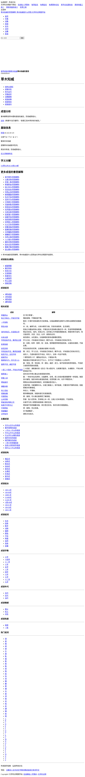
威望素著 (8, 266)
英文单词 (32, 770)
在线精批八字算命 (30, 774)
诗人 (11, 770)
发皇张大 (8, 276)
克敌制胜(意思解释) (12, 204)
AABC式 (8, 500)
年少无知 (4, 390)
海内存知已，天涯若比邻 (10, 332)
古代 (8, 92)
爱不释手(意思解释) (12, 177)
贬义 (6, 612)
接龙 (8, 102)
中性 (8, 89)
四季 (6, 523)
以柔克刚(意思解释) (12, 179)
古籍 (6, 31)
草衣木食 (4, 326)
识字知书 (4, 414)
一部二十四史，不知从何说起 (12, 370)
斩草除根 (4, 344)
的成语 (8, 294)
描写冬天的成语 (11, 438)
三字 (6, 557)
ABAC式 (8, 505)
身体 (6, 543)
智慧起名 (35, 5)
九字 (6, 582)
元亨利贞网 (42, 774)
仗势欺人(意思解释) (12, 222)
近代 (6, 595)
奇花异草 (4, 348)
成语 (6, 24)
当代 (6, 598)
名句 (6, 26)
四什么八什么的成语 (12, 448)
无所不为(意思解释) (12, 199)
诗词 (6, 29)
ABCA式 (8, 490)
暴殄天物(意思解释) (12, 242)
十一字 (7, 562)
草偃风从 (4, 315)
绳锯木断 (4, 386)
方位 (6, 536)
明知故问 (4, 382)
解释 (8, 97)
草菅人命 (4, 378)
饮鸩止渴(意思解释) (12, 192)
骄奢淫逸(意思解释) (12, 227)
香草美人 (4, 374)
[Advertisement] (42, 54)
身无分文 (8, 271)
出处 (2, 121)
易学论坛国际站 (67, 5)
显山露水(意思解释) (12, 249)
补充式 (7, 474)
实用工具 (23, 7)
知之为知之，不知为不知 (10, 318)
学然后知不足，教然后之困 (11, 340)
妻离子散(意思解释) (12, 247)
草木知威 (14, 71)
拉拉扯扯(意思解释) (12, 189)
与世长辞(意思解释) (12, 212)
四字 (8, 94)
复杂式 (7, 469)
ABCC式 (8, 510)
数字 (6, 526)
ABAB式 (8, 492)
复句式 (7, 476)
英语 (6, 34)
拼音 (2, 133)
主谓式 (9, 87)
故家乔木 (4, 357)
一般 (6, 628)
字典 (6, 19)
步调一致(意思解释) (12, 182)
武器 (6, 546)
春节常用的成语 (11, 428)
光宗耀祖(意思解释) (12, 232)
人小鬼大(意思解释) (12, 239)
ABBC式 (8, 495)
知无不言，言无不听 (8, 354)
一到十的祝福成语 (11, 443)
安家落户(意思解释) (12, 214)
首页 (6, 16)
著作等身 (8, 268)
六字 (6, 574)
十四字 (7, 559)
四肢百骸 (8, 283)
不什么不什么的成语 (12, 433)
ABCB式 (8, 507)
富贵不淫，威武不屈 (8, 364)
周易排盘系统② (12, 7)
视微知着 (4, 393)
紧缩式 (7, 479)
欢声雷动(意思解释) (12, 209)
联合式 (7, 464)
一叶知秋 (4, 322)
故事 (8, 99)
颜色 (6, 533)
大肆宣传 (8, 278)
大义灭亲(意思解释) (12, 224)
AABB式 (8, 497)
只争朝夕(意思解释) (12, 202)
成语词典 (7, 71)
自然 (6, 541)
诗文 (17, 770)
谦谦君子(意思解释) (12, 234)
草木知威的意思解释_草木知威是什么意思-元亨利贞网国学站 (23, 12)
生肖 (6, 521)
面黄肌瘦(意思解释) (12, 229)
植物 (6, 531)
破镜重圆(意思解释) (12, 194)
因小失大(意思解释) (12, 187)
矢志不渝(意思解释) (12, 197)
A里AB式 (8, 502)
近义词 (3, 154)
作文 (37, 770)
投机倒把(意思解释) (12, 219)
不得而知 (4, 408)
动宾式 (7, 461)
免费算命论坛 (54, 5)
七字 (6, 577)
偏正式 (7, 459)
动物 (6, 528)
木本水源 (4, 337)
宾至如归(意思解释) (12, 207)
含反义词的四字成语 (12, 445)
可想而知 (4, 396)
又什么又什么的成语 (12, 425)
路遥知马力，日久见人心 (10, 360)
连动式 (7, 466)
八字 (6, 569)
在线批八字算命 (23, 5)
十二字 (7, 579)
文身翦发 (8, 273)
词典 (6, 21)
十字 (6, 564)
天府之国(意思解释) (12, 237)
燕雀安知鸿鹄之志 (7, 402)
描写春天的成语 (11, 440)
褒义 (6, 609)
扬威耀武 (4, 411)
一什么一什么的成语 (12, 430)
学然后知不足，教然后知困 (11, 351)
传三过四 (8, 281)
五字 (6, 567)
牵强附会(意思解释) (12, 184)
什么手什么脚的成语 (12, 435)
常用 (6, 625)
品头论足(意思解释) (12, 244)
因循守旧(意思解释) (12, 217)
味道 (6, 538)
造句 (8, 104)
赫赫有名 (9, 154)
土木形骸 (4, 399)
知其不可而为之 (7, 405)
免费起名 (43, 5)
